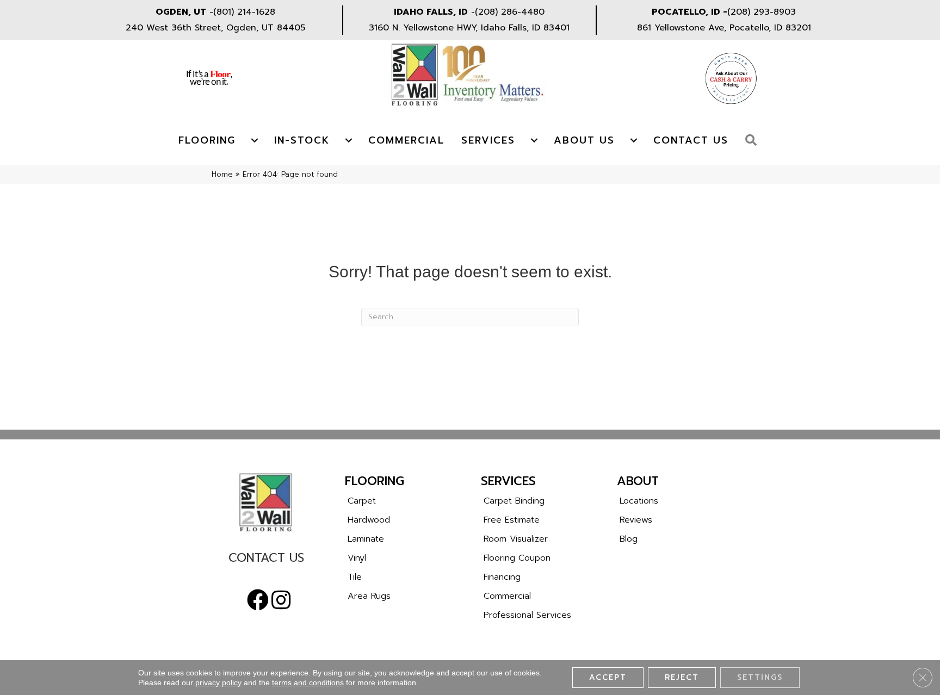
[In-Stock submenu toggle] (349, 140)
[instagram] (280, 600)
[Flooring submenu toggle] (254, 140)
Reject (682, 677)
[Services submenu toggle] (534, 140)
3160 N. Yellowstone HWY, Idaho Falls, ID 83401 (469, 27)
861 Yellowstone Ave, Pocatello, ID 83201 (724, 27)
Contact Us (690, 140)
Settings (760, 677)
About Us (584, 140)
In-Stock (302, 140)
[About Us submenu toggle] (634, 140)
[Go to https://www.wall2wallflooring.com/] (266, 502)
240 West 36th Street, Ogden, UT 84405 (215, 27)
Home (222, 174)
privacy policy (218, 682)
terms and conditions (308, 682)
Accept (608, 677)
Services (488, 140)
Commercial (406, 140)
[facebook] (258, 600)
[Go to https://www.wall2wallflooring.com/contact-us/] (266, 560)
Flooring (207, 140)
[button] (753, 140)
